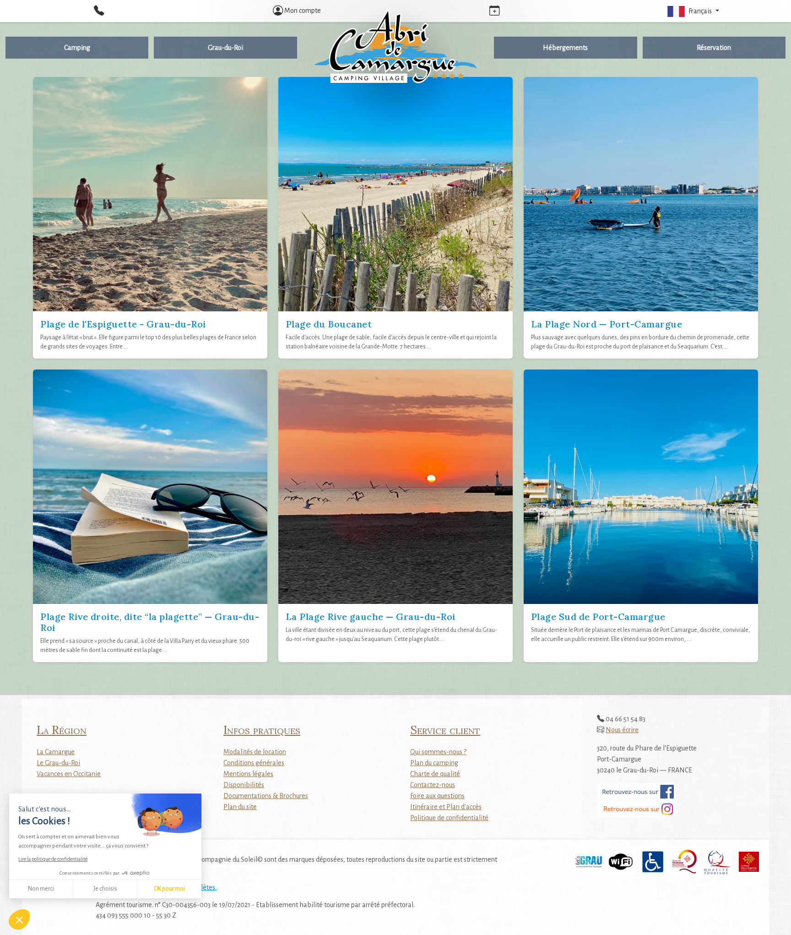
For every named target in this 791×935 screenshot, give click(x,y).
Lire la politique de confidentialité (52, 859)
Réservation (714, 47)
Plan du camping (434, 762)
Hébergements (565, 47)
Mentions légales (248, 773)
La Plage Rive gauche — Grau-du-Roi (370, 616)
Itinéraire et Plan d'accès (446, 806)
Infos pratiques (261, 729)
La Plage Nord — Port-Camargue (607, 324)
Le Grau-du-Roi (58, 762)
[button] (692, 11)
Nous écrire (622, 730)
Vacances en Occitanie (69, 773)
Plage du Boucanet (329, 324)
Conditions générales (253, 762)
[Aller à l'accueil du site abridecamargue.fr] (395, 45)
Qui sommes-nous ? (438, 752)
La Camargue (56, 752)
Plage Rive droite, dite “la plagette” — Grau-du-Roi (149, 622)
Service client (445, 729)
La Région (62, 729)
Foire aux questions (437, 795)
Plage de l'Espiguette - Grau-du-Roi (123, 324)
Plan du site (240, 806)
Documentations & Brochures (265, 795)
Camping (77, 47)
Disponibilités (243, 784)
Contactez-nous (432, 784)
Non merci (41, 889)
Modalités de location (254, 752)
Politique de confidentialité (449, 817)
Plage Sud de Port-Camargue (598, 616)
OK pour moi (169, 889)
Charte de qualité (435, 773)
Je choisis (105, 889)
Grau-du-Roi (225, 47)
